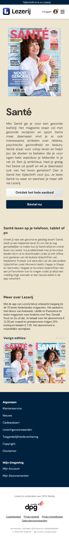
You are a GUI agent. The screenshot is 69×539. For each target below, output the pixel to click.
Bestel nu (34, 204)
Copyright (9, 444)
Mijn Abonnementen (16, 476)
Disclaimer (9, 451)
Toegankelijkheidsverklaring (20, 437)
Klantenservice (12, 408)
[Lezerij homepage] (16, 14)
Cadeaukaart (11, 422)
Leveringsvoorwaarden (17, 430)
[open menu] (63, 12)
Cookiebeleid (13, 516)
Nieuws (7, 415)
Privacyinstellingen (52, 516)
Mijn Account (11, 468)
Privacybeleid (31, 516)
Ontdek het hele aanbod (35, 192)
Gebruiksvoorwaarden (34, 520)
